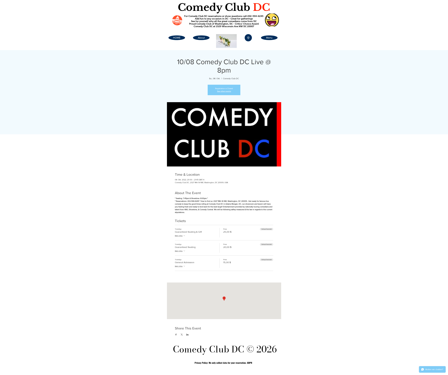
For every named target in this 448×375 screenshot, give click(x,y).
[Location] (248, 37)
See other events (224, 91)
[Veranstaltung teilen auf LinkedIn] (187, 335)
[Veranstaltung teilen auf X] (182, 335)
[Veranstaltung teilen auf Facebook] (176, 335)
